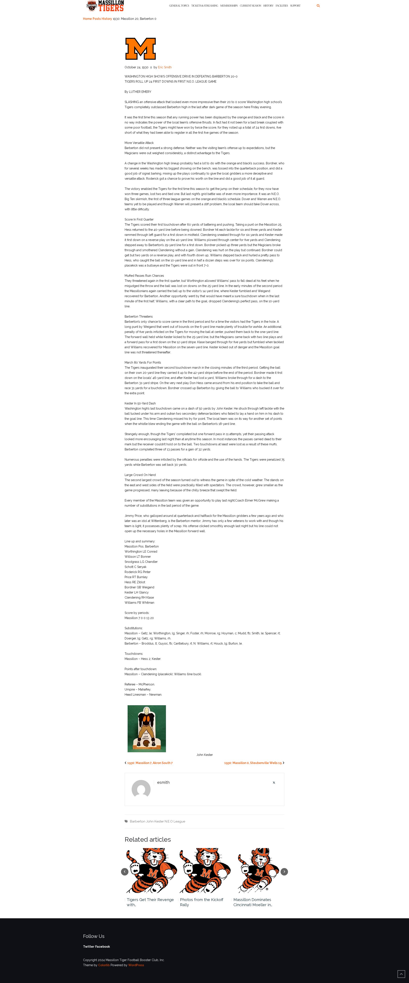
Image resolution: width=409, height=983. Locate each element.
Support (295, 5)
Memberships (229, 5)
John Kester (155, 821)
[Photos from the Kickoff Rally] (151, 870)
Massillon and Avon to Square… (253, 902)
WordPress (136, 965)
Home (87, 18)
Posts (97, 18)
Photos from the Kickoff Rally (148, 902)
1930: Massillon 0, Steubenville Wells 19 (253, 763)
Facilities (282, 5)
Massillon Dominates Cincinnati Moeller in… (199, 902)
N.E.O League (175, 821)
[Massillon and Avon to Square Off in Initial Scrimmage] (258, 870)
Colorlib (104, 965)
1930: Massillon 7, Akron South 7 (150, 763)
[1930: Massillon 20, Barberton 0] (141, 48)
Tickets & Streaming (204, 5)
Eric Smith (165, 67)
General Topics (179, 5)
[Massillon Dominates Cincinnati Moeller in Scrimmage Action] (204, 870)
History (268, 5)
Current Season (250, 5)
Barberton (137, 821)
